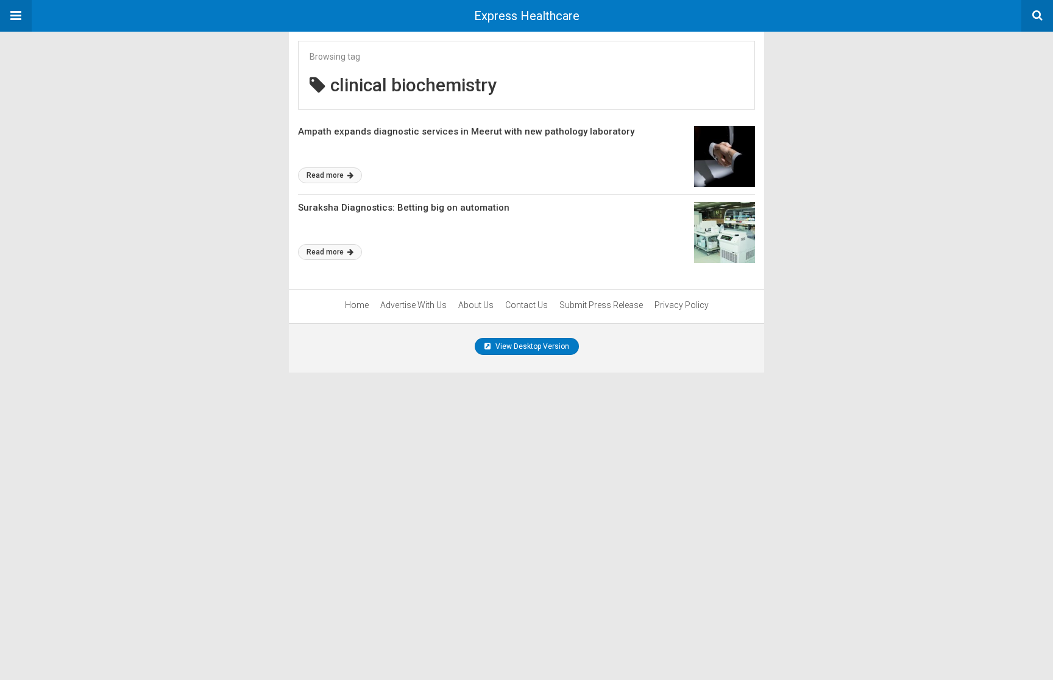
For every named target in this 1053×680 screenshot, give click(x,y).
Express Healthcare (527, 16)
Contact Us (526, 305)
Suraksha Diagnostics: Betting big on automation (403, 207)
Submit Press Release (601, 305)
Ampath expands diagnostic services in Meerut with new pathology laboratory (466, 131)
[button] (16, 16)
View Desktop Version (531, 346)
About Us (476, 305)
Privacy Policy (681, 305)
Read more (326, 175)
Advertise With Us (413, 305)
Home (357, 305)
